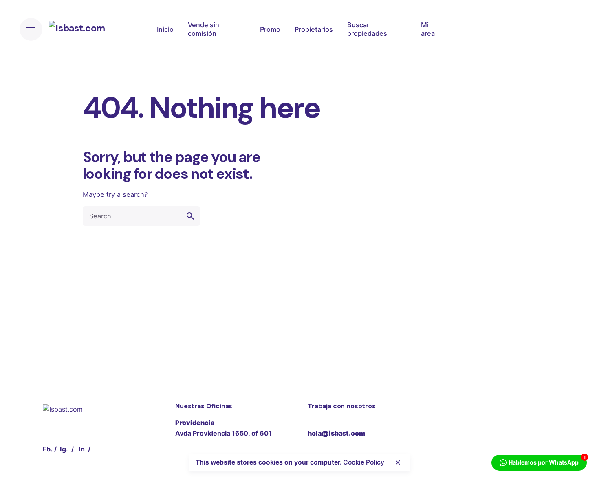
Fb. (48, 449)
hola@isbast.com (336, 433)
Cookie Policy (363, 462)
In (82, 449)
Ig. (64, 449)
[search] (190, 216)
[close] (398, 462)
